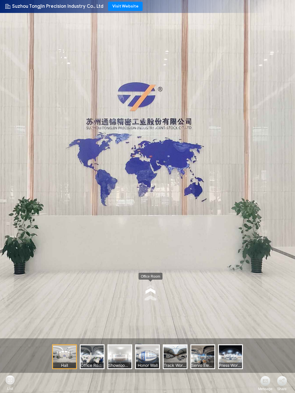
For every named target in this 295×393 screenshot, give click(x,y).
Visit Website (125, 6)
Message (265, 389)
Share (282, 389)
